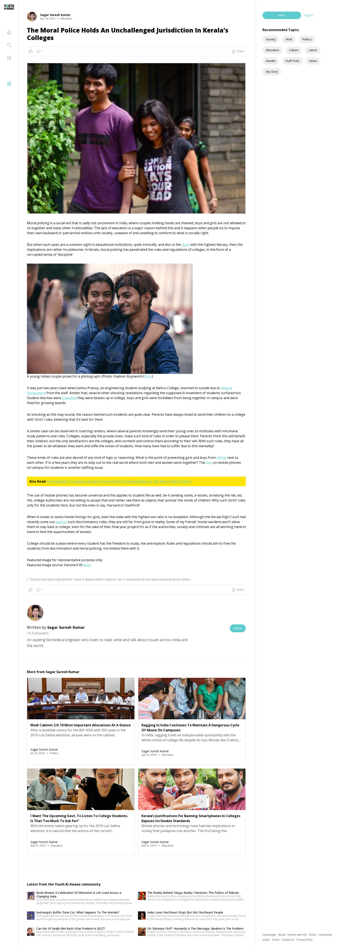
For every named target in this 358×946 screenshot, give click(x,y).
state (186, 244)
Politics (307, 39)
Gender (271, 61)
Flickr (148, 376)
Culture (294, 50)
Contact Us (288, 939)
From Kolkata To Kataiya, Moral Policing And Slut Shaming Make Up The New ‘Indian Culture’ (119, 481)
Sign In (308, 15)
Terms (276, 939)
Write (281, 15)
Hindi (288, 39)
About (282, 934)
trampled (69, 398)
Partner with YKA (297, 934)
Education (272, 50)
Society (271, 39)
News (313, 61)
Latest (312, 50)
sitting (221, 457)
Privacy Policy (304, 939)
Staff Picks (292, 61)
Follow (237, 628)
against (61, 522)
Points (313, 934)
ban (209, 462)
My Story (272, 72)
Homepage (269, 934)
